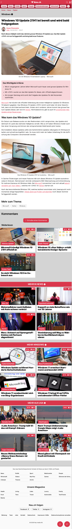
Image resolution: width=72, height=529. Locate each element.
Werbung (4, 515)
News (9, 10)
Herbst (27, 110)
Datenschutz (31, 515)
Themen (17, 480)
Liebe (31, 491)
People (61, 473)
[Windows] (36, 14)
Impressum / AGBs (43, 515)
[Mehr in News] (36, 284)
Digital (15, 10)
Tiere (16, 494)
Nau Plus (32, 476)
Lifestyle (3, 480)
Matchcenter (48, 473)
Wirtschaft (4, 476)
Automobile (47, 494)
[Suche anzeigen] (67, 2)
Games (46, 476)
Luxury (46, 491)
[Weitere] (68, 6)
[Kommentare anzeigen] (67, 524)
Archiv (32, 480)
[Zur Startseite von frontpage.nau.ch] (36, 2)
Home (3, 10)
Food (2, 494)
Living (17, 491)
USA (7, 30)
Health (3, 491)
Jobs (16, 515)
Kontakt (23, 515)
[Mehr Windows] (36, 344)
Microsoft (5, 103)
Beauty (3, 498)
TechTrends (62, 494)
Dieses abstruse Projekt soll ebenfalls (38, 192)
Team (11, 515)
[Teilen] (60, 524)
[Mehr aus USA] (36, 402)
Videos (17, 476)
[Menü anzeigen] (70, 2)
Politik (17, 473)
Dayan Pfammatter (12, 28)
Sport (31, 473)
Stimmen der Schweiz (65, 476)
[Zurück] (1, 2)
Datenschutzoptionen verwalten (61, 515)
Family (61, 491)
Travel (31, 494)
